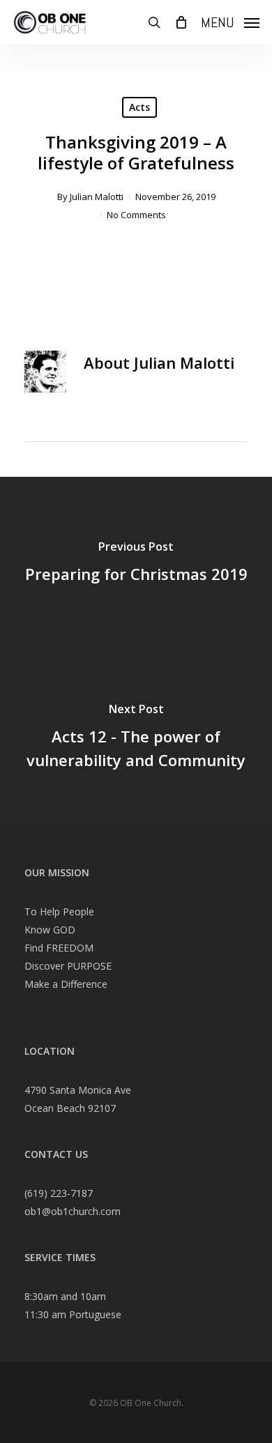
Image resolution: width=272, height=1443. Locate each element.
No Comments (136, 214)
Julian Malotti (96, 196)
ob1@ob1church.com (72, 1211)
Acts (139, 107)
